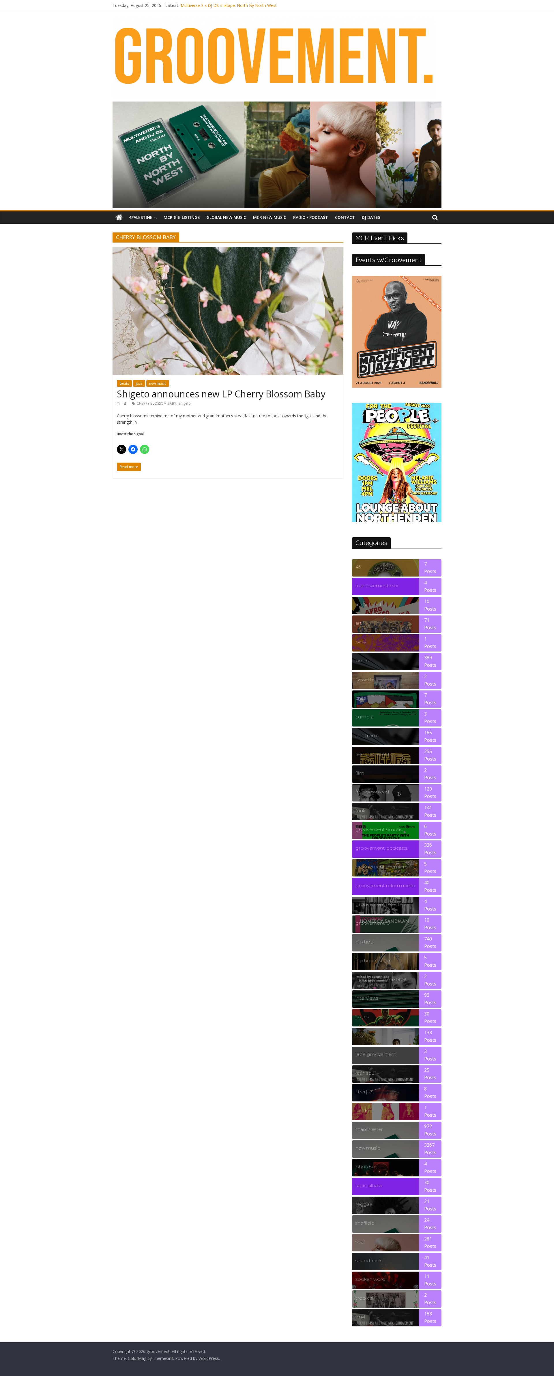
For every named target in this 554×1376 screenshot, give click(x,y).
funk (360, 810)
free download (372, 792)
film (359, 773)
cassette (365, 679)
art (358, 623)
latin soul (365, 1073)
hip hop (364, 942)
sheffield (365, 1223)
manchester (369, 1129)
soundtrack (368, 1260)
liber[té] (364, 1092)
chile (360, 698)
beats (124, 383)
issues (362, 1017)
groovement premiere (381, 867)
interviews (366, 998)
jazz (139, 383)
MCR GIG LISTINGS (182, 217)
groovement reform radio (385, 885)
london (363, 1110)
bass (360, 642)
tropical (364, 1298)
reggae (364, 1204)
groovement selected (380, 904)
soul (360, 1241)
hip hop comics (373, 960)
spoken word (370, 1279)
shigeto (185, 403)
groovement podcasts (381, 848)
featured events (373, 754)
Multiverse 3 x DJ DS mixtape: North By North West (229, 5)
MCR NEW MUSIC (269, 217)
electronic (367, 735)
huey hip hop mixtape (381, 979)
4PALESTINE (140, 217)
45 (358, 567)
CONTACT (345, 217)
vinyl (360, 1316)
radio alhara (368, 1185)
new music (157, 383)
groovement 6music (379, 829)
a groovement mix (376, 585)
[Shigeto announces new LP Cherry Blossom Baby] (228, 250)
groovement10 (372, 923)
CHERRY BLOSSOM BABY (156, 403)
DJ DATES (371, 217)
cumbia (364, 717)
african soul (368, 604)
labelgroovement (375, 1054)
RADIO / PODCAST (310, 217)
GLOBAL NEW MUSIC (226, 217)
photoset (366, 1166)
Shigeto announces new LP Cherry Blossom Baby (221, 394)
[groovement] (119, 217)
